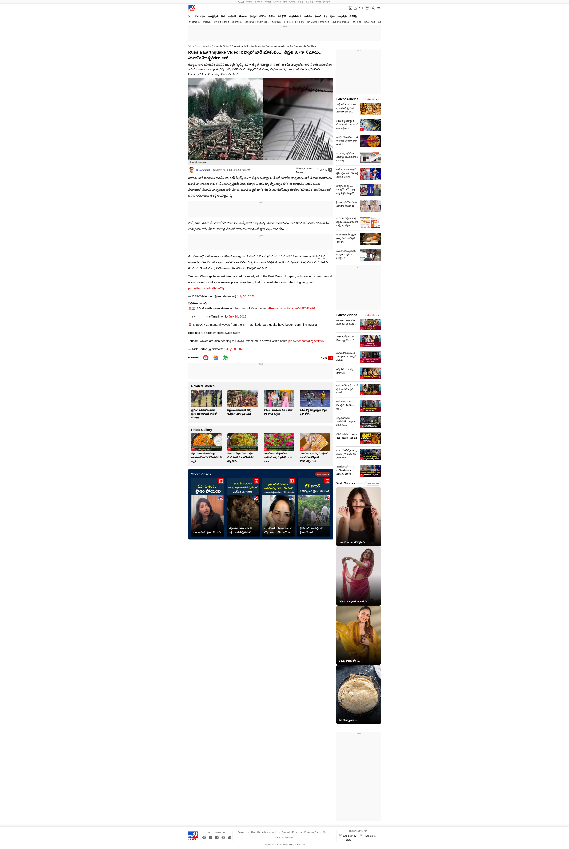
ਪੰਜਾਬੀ (292, 2)
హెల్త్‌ (325, 16)
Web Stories (345, 483)
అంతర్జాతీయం (263, 22)
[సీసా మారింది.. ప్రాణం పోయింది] (207, 507)
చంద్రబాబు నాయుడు (341, 22)
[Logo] (191, 8)
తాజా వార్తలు (200, 16)
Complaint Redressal (292, 832)
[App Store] (369, 838)
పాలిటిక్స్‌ (353, 16)
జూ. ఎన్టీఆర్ (312, 22)
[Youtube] (206, 357)
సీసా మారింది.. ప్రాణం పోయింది (207, 532)
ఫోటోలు (262, 16)
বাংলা (285, 2)
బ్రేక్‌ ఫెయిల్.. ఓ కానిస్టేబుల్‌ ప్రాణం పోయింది (311, 530)
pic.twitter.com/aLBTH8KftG (297, 308)
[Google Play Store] (348, 838)
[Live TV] (366, 8)
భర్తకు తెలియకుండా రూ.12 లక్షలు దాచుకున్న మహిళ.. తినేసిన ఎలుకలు (240, 530)
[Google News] (229, 837)
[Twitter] (210, 837)
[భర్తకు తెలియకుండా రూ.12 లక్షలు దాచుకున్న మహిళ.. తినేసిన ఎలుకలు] (243, 507)
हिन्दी (249, 2)
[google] (306, 170)
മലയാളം (309, 2)
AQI (361, 8)
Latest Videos (346, 315)
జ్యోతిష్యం (207, 22)
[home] (190, 16)
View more (322, 474)
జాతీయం (308, 16)
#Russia (272, 308)
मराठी (268, 2)
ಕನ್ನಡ (259, 2)
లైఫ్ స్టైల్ (253, 16)
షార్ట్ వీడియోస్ (295, 16)
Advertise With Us (271, 832)
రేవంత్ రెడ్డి (357, 22)
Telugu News (194, 46)
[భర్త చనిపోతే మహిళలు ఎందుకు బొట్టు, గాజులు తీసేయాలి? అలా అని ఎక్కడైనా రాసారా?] (278, 507)
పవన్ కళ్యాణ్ (369, 22)
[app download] (349, 8)
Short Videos (201, 474)
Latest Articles (347, 99)
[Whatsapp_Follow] (226, 357)
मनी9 (318, 2)
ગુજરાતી (277, 2)
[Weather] (355, 8)
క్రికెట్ (223, 16)
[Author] (191, 170)
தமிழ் (300, 2)
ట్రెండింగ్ (318, 16)
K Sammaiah (203, 170)
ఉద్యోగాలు (195, 22)
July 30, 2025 (246, 296)
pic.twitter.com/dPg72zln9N (306, 341)
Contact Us (243, 832)
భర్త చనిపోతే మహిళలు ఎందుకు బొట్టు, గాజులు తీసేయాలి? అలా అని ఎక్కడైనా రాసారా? (278, 530)
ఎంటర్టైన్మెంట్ (213, 16)
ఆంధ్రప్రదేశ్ (232, 16)
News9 (241, 2)
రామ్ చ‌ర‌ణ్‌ (324, 22)
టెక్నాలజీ (217, 22)
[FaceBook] (204, 837)
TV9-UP (326, 2)
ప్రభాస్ (301, 22)
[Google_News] (216, 357)
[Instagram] (217, 837)
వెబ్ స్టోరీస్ (282, 16)
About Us (255, 832)
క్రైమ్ (332, 16)
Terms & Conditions (284, 837)
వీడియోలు (249, 22)
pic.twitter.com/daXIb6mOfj (206, 288)
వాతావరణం (237, 22)
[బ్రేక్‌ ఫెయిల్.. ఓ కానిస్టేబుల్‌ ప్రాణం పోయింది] (314, 507)
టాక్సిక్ (226, 22)
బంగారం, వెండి (290, 22)
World (206, 46)
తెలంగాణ (243, 16)
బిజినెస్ (272, 16)
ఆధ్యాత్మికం (342, 16)
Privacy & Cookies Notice (316, 832)
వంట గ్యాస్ (276, 22)
